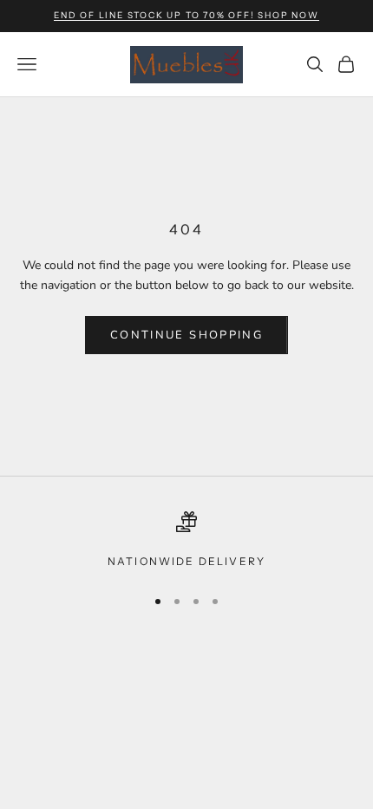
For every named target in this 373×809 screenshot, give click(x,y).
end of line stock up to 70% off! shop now (186, 15)
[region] (186, 540)
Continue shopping (186, 335)
